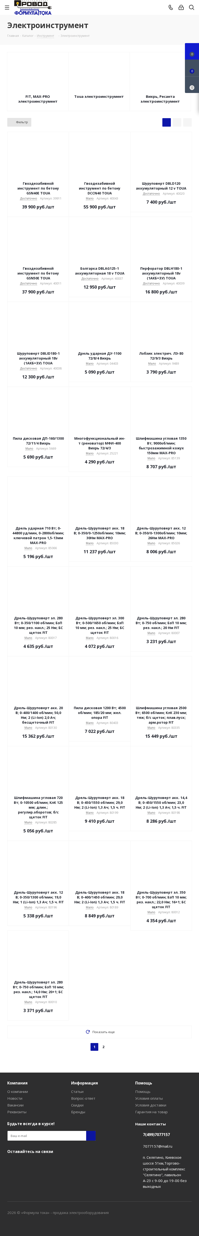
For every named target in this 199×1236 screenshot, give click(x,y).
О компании (17, 1091)
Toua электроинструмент (99, 96)
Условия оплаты (149, 1098)
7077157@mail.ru (157, 1146)
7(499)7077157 (156, 1134)
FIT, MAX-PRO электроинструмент (38, 99)
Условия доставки (150, 1105)
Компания (17, 1083)
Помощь (143, 1083)
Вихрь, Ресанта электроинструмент (160, 99)
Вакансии (15, 1105)
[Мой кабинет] (181, 7)
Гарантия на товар (151, 1111)
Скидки (77, 1105)
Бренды (78, 1111)
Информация (84, 1083)
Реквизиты (16, 1111)
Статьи (77, 1091)
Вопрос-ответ (83, 1098)
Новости (14, 1098)
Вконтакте (12, 1163)
